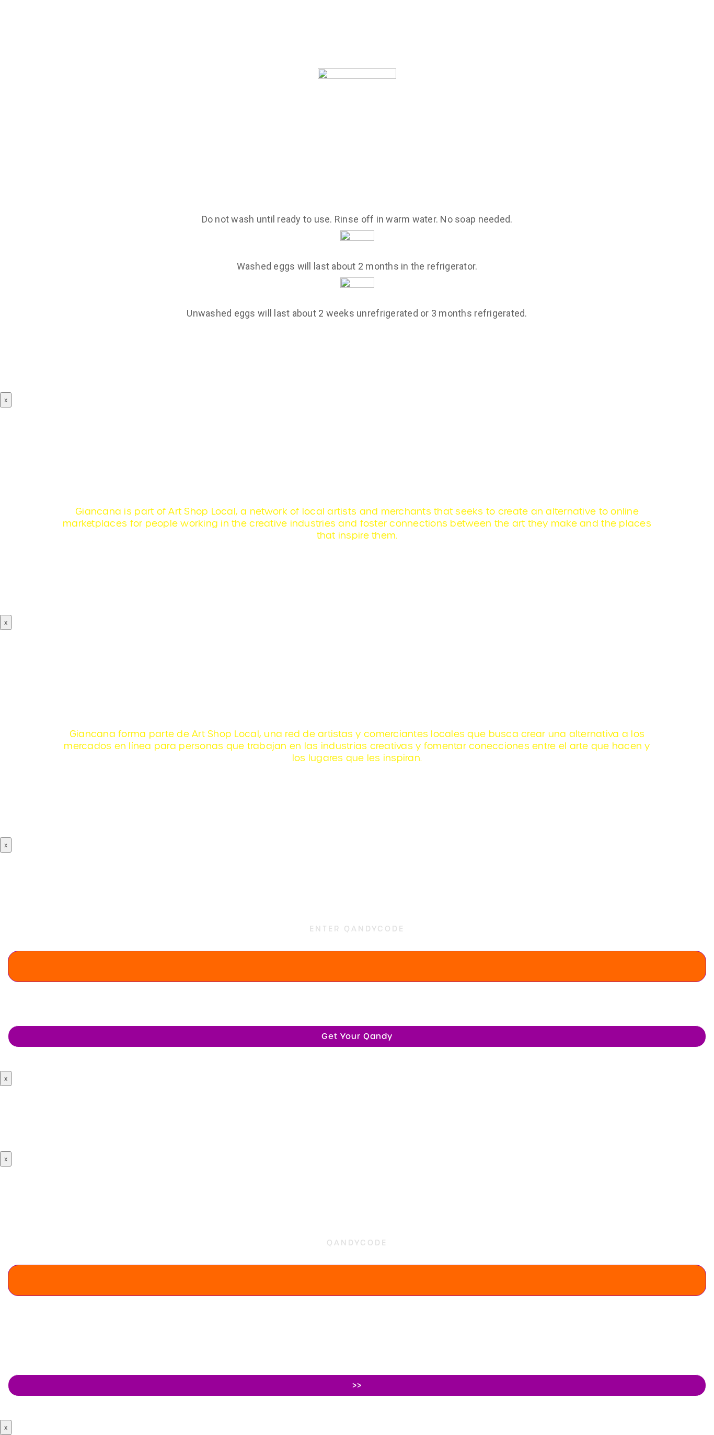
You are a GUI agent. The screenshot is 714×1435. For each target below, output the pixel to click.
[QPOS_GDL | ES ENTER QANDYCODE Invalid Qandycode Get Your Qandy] (357, 868)
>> (357, 1385)
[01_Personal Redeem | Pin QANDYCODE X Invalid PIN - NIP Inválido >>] (357, 1182)
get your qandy (357, 1036)
